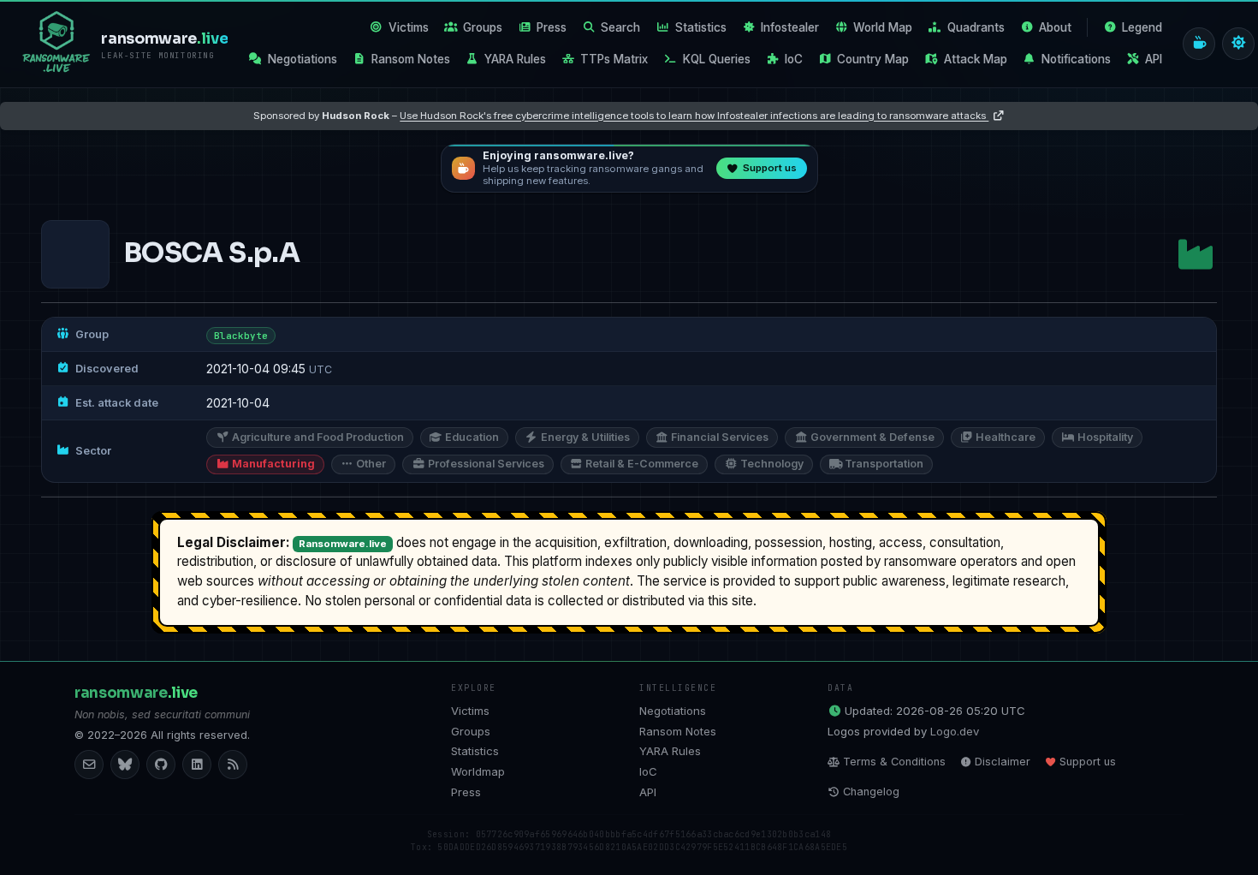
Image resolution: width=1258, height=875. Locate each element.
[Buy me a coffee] (1199, 43)
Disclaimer (1002, 761)
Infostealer (790, 27)
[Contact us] (89, 764)
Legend (1142, 27)
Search (620, 27)
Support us (1087, 761)
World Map (882, 27)
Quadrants (976, 27)
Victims (409, 27)
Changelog (871, 791)
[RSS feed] (232, 764)
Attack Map (975, 59)
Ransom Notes (410, 59)
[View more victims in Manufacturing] (1195, 254)
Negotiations (302, 59)
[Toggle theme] (1238, 43)
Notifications (1076, 59)
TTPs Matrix (614, 59)
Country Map (873, 59)
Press (552, 27)
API (1153, 59)
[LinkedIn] (196, 764)
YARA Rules (515, 59)
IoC (794, 59)
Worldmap (478, 771)
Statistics (701, 27)
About (1055, 27)
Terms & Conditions (894, 761)
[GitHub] (160, 764)
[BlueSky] (124, 764)
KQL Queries (717, 59)
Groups (482, 27)
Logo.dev (954, 731)
